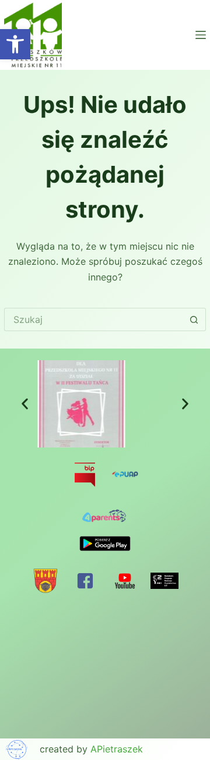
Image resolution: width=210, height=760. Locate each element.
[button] (25, 404)
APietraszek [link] (116, 749)
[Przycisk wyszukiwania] (194, 319)
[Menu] (200, 35)
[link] (15, 44)
